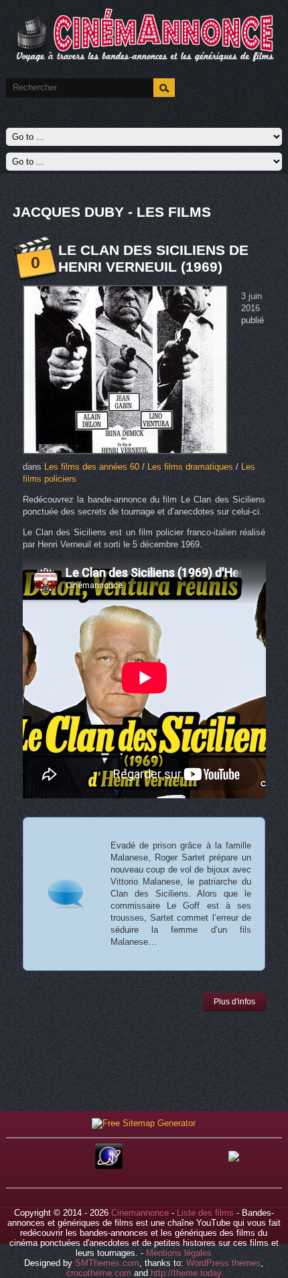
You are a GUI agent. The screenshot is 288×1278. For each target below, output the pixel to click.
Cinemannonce (140, 1213)
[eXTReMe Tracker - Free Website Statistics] (109, 1166)
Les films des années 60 (91, 467)
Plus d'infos (234, 1001)
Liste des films (205, 1213)
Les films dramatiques (190, 467)
